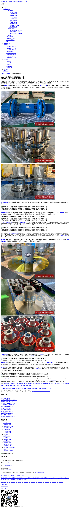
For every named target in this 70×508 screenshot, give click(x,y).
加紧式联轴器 (7, 445)
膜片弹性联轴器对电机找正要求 (8, 401)
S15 (32, 482)
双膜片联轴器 (7, 439)
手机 (2, 488)
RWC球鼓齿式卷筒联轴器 (15, 33)
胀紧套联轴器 (22, 384)
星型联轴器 (32, 355)
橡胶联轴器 (6, 449)
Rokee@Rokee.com (9, 462)
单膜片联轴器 (7, 442)
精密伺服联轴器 (10, 35)
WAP (2, 482)
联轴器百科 (9, 66)
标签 (18, 475)
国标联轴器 (15, 478)
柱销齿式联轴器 (13, 20)
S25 (55, 482)
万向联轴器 (18, 388)
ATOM (14, 475)
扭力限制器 (6, 41)
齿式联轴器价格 (55, 478)
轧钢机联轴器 (7, 424)
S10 (20, 482)
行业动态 (8, 62)
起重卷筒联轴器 (13, 15)
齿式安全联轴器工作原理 (7, 411)
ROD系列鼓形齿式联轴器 (15, 30)
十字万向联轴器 (13, 17)
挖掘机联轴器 (7, 428)
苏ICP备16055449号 (39, 472)
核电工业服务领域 (11, 48)
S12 (25, 482)
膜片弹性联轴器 (4, 202)
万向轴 (23, 388)
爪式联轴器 (3, 367)
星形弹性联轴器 (4, 354)
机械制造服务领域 (11, 56)
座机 (5, 488)
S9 (18, 482)
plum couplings (53, 380)
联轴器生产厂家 (47, 388)
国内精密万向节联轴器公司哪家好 (9, 400)
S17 (36, 482)
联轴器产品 (6, 9)
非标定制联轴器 (10, 36)
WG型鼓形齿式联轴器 (9, 447)
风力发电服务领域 (11, 46)
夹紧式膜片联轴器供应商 (7, 413)
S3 (7, 482)
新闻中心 (5, 59)
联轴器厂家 (40, 388)
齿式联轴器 (12, 388)
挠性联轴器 (6, 434)
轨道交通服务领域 (11, 51)
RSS (12, 475)
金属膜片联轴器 (13, 14)
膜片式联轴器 (43, 85)
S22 (48, 482)
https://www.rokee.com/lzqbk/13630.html (41, 391)
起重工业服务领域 (11, 54)
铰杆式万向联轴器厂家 (6, 408)
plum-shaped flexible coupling (9, 378)
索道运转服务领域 (11, 58)
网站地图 (21, 475)
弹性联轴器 (62, 212)
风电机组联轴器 (10, 38)
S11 (22, 482)
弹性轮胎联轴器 (13, 27)
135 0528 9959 (8, 469)
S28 (62, 482)
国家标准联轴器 (10, 10)
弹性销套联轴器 (13, 23)
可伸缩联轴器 (7, 432)
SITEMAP (8, 475)
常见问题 (8, 64)
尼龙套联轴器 (52, 384)
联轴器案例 (6, 43)
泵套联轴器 (6, 384)
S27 (60, 482)
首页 (4, 7)
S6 (13, 482)
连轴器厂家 (9, 67)
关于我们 (5, 69)
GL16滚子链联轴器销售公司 (7, 405)
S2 (5, 482)
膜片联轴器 (7, 85)
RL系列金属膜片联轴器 (15, 31)
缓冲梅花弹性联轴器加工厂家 (8, 403)
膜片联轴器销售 (63, 478)
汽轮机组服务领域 (11, 53)
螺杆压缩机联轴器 (8, 426)
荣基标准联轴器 (10, 28)
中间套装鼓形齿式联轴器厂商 (8, 416)
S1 (4, 482)
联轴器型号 (3, 478)
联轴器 (2, 388)
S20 (43, 482)
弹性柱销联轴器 (13, 22)
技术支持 (17, 479)
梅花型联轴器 (50, 362)
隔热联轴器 (6, 436)
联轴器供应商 (47, 478)
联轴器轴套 (6, 385)
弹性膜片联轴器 (4, 212)
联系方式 (5, 71)
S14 (29, 482)
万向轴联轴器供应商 (23, 478)
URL (2, 475)
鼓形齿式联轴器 (13, 12)
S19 (41, 482)
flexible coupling (21, 222)
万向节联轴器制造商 (5, 398)
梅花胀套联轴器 (14, 384)
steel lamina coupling (7, 222)
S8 (16, 482)
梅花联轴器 (3, 239)
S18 (39, 482)
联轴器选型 (23, 479)
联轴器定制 (9, 478)
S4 (9, 482)
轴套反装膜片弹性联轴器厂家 (8, 409)
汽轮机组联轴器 (10, 40)
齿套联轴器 (45, 384)
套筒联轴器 (28, 385)
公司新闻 (8, 61)
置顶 (5, 484)
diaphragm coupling (63, 235)
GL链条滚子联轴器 (14, 25)
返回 (2, 484)
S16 (34, 482)
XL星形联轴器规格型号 (6, 414)
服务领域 (5, 44)
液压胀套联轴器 (38, 384)
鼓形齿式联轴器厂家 (33, 478)
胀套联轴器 (12, 385)
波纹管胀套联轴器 (8, 450)
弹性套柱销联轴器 (20, 385)
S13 (27, 482)
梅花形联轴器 (4, 362)
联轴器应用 (12, 479)
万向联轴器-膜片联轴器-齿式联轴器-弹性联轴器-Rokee (14, 1)
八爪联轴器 (6, 441)
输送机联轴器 (7, 423)
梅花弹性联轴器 (13, 18)
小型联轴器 (6, 437)
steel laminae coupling (13, 233)
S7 (14, 482)
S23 (50, 482)
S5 (11, 482)
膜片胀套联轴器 (30, 384)
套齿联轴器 (59, 384)
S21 (46, 482)
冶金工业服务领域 (11, 49)
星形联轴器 (40, 354)
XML (4, 475)
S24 (53, 482)
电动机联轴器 (7, 431)
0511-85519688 (8, 465)
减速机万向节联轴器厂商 (7, 406)
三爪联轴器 (38, 368)
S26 (57, 482)
